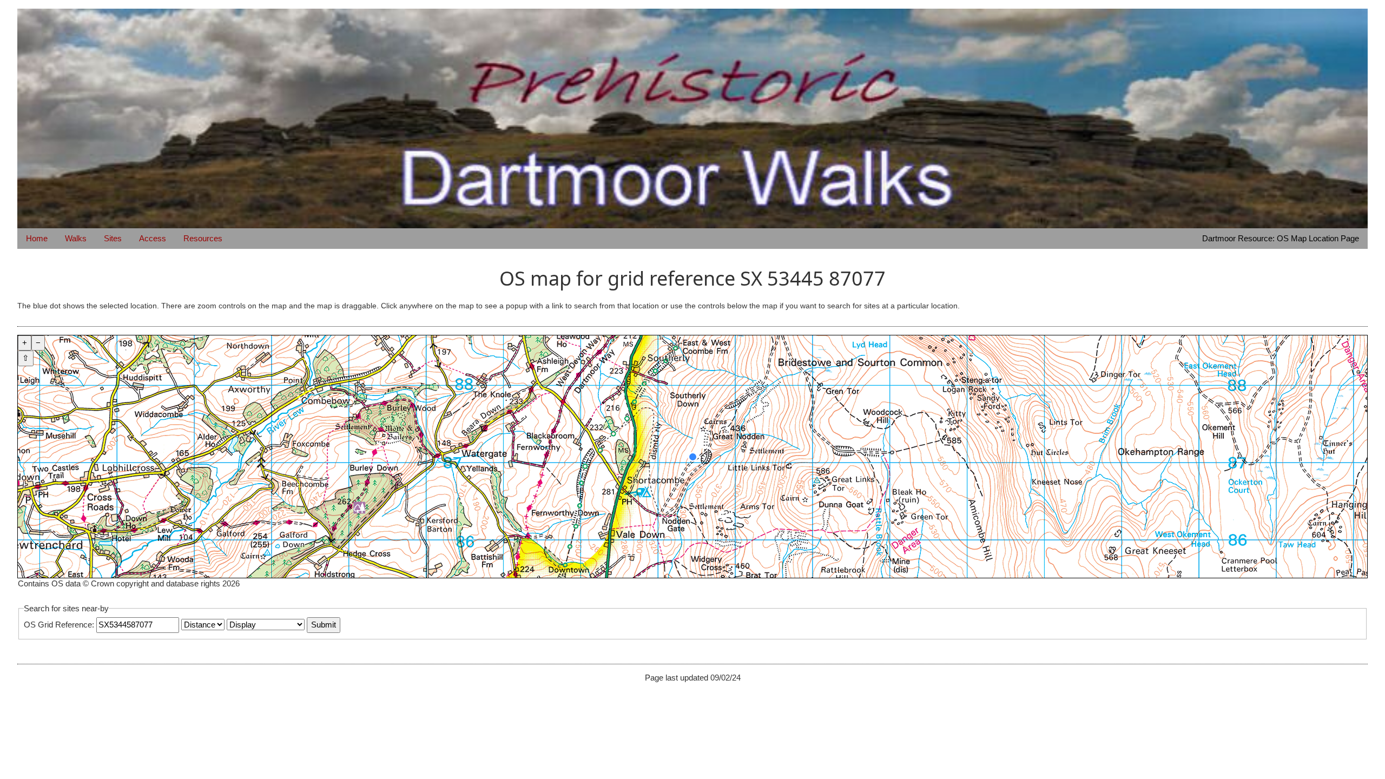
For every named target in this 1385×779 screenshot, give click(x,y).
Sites (113, 238)
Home (37, 238)
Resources (202, 238)
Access (152, 238)
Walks (76, 238)
